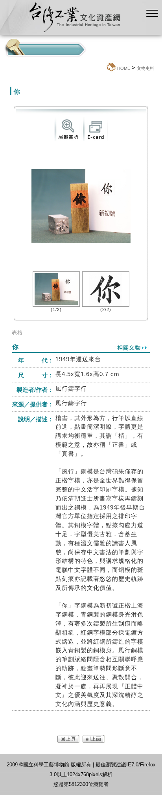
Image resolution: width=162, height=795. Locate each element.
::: (103, 68)
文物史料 (145, 68)
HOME (123, 68)
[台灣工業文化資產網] (73, 32)
